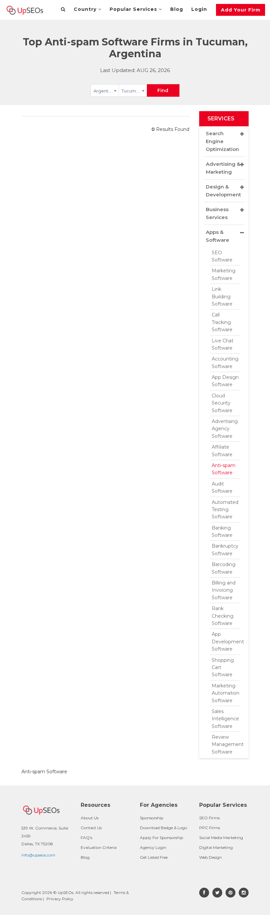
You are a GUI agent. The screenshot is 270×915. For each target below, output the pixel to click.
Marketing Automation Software (225, 693)
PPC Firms (209, 827)
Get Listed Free (154, 857)
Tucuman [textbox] (131, 90)
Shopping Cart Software (223, 667)
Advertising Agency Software (225, 428)
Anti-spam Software (223, 469)
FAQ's (86, 837)
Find (162, 90)
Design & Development (223, 191)
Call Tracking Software (222, 322)
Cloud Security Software (222, 403)
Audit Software (222, 487)
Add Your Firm (240, 10)
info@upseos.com (38, 855)
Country (86, 9)
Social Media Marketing (221, 837)
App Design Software (225, 380)
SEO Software (222, 256)
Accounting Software (225, 362)
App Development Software (226, 641)
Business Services (217, 213)
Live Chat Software (222, 344)
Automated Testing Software (225, 509)
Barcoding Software (223, 568)
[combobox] (105, 91)
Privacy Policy (59, 898)
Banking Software (222, 531)
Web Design (210, 857)
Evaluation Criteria (99, 847)
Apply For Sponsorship (161, 837)
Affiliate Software (222, 450)
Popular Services (134, 9)
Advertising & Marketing (223, 168)
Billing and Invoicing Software (223, 590)
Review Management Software (226, 744)
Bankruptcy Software (225, 549)
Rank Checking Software (222, 616)
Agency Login (153, 847)
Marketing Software (223, 274)
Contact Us (91, 827)
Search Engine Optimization (222, 141)
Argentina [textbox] (104, 90)
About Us (89, 817)
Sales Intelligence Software (225, 718)
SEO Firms (209, 817)
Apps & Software (217, 236)
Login (199, 9)
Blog (176, 9)
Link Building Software (222, 296)
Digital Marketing (216, 847)
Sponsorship (151, 817)
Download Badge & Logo (163, 827)
